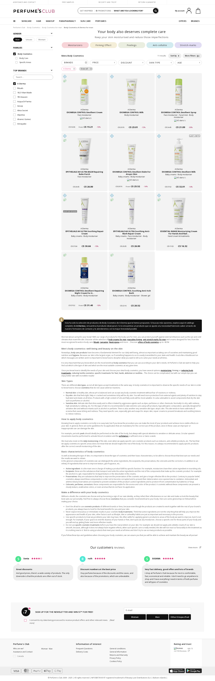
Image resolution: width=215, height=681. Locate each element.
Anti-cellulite (160, 45)
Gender (17, 33)
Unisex (29, 39)
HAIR (38, 21)
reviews (107, 547)
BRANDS (195, 21)
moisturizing (166, 370)
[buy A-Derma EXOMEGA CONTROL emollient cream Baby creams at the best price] (84, 94)
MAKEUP (50, 21)
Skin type (154, 62)
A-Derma (80, 326)
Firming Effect (103, 45)
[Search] (155, 10)
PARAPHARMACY (67, 21)
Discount (126, 62)
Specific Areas (25, 62)
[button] (25, 656)
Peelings (132, 45)
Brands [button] (75, 62)
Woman (42, 39)
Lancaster (104, 342)
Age (180, 62)
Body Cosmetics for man (52, 27)
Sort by (174, 55)
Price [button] (95, 62)
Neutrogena (114, 342)
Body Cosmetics (33, 27)
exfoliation (123, 436)
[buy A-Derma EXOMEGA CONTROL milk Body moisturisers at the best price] (131, 94)
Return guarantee (147, 2)
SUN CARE (85, 21)
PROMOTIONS (104, 10)
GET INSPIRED (86, 10)
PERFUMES (100, 21)
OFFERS (182, 21)
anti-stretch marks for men (154, 339)
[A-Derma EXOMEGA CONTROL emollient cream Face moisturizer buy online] (84, 122)
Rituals (96, 342)
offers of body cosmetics (148, 342)
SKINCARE (27, 21)
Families (17, 47)
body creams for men (117, 339)
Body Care (23, 58)
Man (18, 39)
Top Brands (19, 70)
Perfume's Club (19, 27)
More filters (190, 55)
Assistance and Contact (24, 2)
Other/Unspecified (180, 617)
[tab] (74, 62)
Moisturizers (75, 45)
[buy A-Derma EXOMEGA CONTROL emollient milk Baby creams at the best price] (178, 154)
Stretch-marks (188, 45)
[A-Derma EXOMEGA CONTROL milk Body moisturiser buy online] (132, 122)
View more (193, 547)
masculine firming (134, 339)
